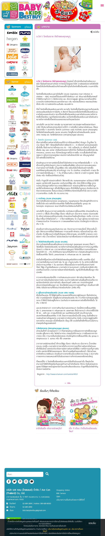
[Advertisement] (51, 455)
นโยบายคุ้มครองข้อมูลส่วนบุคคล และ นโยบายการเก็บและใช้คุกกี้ (63, 530)
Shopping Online (63, 490)
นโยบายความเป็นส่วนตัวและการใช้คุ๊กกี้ (70, 499)
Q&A (58, 496)
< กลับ (67, 383)
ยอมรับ (92, 523)
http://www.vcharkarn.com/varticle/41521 (62, 374)
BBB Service (61, 493)
